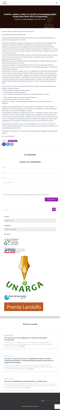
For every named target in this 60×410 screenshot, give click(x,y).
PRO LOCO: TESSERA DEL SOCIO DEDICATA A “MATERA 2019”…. (26, 381)
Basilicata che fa (12, 140)
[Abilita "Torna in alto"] (57, 407)
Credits (42, 400)
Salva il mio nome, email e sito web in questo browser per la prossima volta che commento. (26, 194)
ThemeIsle (35, 406)
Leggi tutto (22, 346)
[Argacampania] (5, 3)
